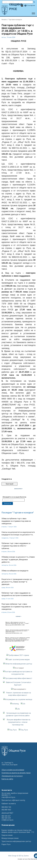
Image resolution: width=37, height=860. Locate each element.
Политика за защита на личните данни (16, 773)
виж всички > (18, 488)
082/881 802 (6, 810)
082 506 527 (6, 816)
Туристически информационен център (16, 841)
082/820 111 (6, 795)
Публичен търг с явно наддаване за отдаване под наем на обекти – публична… (16, 545)
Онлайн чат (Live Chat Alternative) (27, 859)
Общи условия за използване (13, 770)
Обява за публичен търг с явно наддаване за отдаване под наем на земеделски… (16, 521)
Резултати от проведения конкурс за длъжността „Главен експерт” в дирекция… (17, 581)
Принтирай (9, 484)
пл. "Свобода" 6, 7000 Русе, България (9, 764)
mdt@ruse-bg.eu (7, 820)
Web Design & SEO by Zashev (18, 856)
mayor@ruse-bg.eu (8, 797)
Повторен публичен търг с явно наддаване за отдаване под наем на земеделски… (16, 606)
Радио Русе (6, 844)
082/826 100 (6, 807)
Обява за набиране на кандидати (15, 571)
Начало (4, 19)
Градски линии (7, 835)
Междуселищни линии (10, 838)
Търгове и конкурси (15, 19)
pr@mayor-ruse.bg (18, 800)
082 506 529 (6, 818)
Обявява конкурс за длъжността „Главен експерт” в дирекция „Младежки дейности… (18, 559)
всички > (18, 616)
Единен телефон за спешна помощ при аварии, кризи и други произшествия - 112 (18, 831)
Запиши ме (7, 503)
